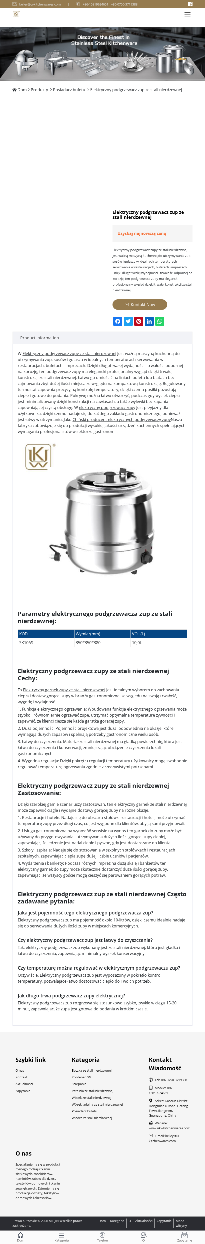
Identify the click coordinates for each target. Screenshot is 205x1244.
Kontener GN (81, 1077)
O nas (20, 1070)
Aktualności (24, 1084)
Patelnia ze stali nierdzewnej (92, 1091)
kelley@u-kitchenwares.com (40, 4)
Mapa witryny (181, 1223)
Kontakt (22, 1077)
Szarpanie (79, 1084)
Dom (22, 89)
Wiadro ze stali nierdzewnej (92, 1118)
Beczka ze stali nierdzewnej (92, 1070)
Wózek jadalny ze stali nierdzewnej (97, 1104)
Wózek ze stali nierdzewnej (91, 1097)
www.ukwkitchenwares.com (169, 1128)
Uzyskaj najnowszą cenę (142, 233)
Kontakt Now (140, 304)
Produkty (39, 89)
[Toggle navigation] (187, 14)
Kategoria (117, 1221)
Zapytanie (23, 1091)
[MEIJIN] (102, 54)
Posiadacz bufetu (69, 89)
